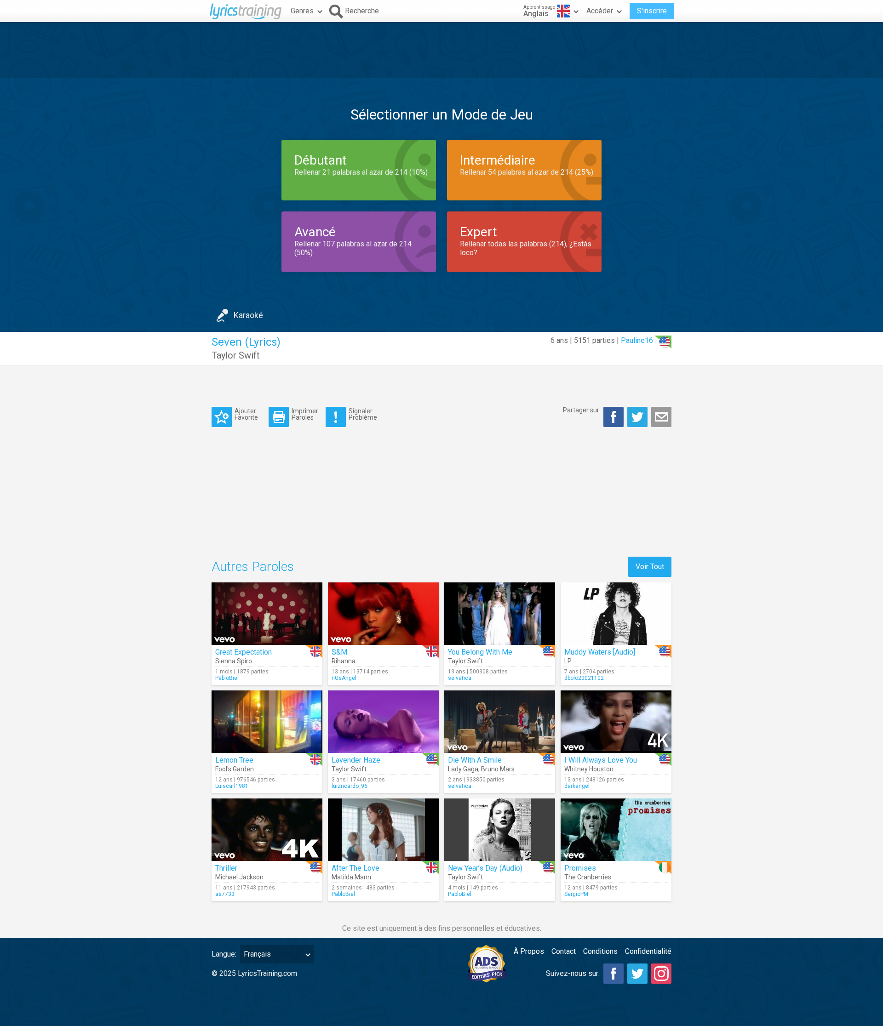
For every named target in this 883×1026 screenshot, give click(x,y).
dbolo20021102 (584, 678)
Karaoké (248, 315)
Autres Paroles (253, 566)
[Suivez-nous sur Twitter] (637, 973)
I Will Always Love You (600, 760)
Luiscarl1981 (231, 786)
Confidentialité (648, 951)
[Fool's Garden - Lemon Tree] (267, 721)
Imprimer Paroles (305, 414)
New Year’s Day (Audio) (485, 868)
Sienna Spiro (233, 661)
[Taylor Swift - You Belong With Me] (499, 613)
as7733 (225, 894)
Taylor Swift (236, 355)
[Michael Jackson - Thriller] (267, 829)
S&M (339, 652)
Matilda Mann (351, 877)
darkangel (577, 786)
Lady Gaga (463, 769)
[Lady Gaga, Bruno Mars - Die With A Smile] (499, 721)
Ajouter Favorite (246, 414)
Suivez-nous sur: (573, 973)
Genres (302, 10)
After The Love (355, 868)
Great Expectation (243, 652)
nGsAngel (344, 678)
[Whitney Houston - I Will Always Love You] (616, 721)
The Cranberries (587, 877)
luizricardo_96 (349, 786)
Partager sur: (582, 410)
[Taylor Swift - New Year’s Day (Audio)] (499, 829)
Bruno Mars (498, 769)
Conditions (600, 951)
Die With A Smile (475, 760)
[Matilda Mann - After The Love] (383, 829)
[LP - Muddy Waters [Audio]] (616, 613)
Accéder (599, 10)
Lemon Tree (234, 760)
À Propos (529, 951)
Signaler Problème (363, 414)
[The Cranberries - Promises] (616, 829)
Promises (580, 868)
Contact (563, 951)
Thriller (226, 868)
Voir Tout (650, 566)
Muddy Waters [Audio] (599, 652)
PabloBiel (227, 678)
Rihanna (343, 661)
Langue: (224, 954)
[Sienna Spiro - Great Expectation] (267, 613)
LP (568, 661)
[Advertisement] (441, 50)
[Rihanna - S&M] (383, 613)
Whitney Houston (589, 769)
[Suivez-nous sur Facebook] (613, 973)
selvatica (459, 678)
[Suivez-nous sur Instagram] (661, 973)
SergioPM (576, 894)
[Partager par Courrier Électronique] (661, 417)
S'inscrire (652, 10)
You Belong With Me (480, 652)
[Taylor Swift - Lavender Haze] (383, 721)
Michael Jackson (239, 877)
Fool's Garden (234, 769)
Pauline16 (637, 340)
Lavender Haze (356, 760)
